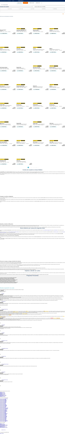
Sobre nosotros (2, 433)
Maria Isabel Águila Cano (5, 309)
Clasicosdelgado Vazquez (5, 348)
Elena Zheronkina (4, 356)
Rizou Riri (3, 293)
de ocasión (2, 392)
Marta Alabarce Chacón (4, 340)
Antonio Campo (3, 301)
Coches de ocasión (3, 399)
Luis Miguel (3, 332)
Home (2, 4)
